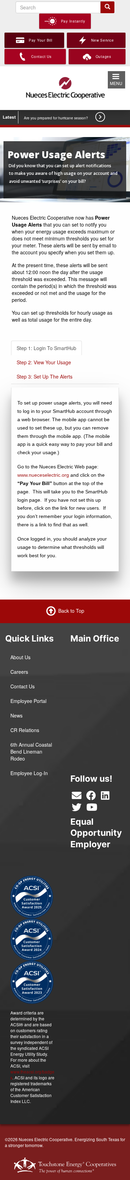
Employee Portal (28, 700)
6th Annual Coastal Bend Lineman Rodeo (31, 751)
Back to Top (71, 610)
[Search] (107, 7)
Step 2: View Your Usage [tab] (44, 362)
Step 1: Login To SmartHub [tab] (46, 348)
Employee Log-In (29, 773)
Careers (19, 671)
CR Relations (24, 730)
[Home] (65, 87)
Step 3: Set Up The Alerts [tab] (44, 376)
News (16, 715)
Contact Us (22, 686)
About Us (20, 657)
